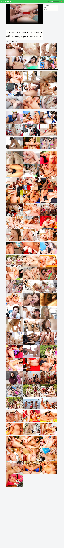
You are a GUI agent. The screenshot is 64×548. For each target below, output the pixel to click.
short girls (27, 37)
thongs (31, 36)
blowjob (39, 36)
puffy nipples (22, 37)
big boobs (17, 37)
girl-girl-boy (35, 36)
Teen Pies (45, 8)
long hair (21, 36)
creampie (7, 37)
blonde (13, 36)
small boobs (12, 37)
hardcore (24, 36)
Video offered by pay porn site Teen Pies (13, 33)
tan (28, 36)
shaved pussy (8, 36)
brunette (31, 37)
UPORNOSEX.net (6, 1)
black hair (16, 36)
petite (37, 37)
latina (35, 37)
